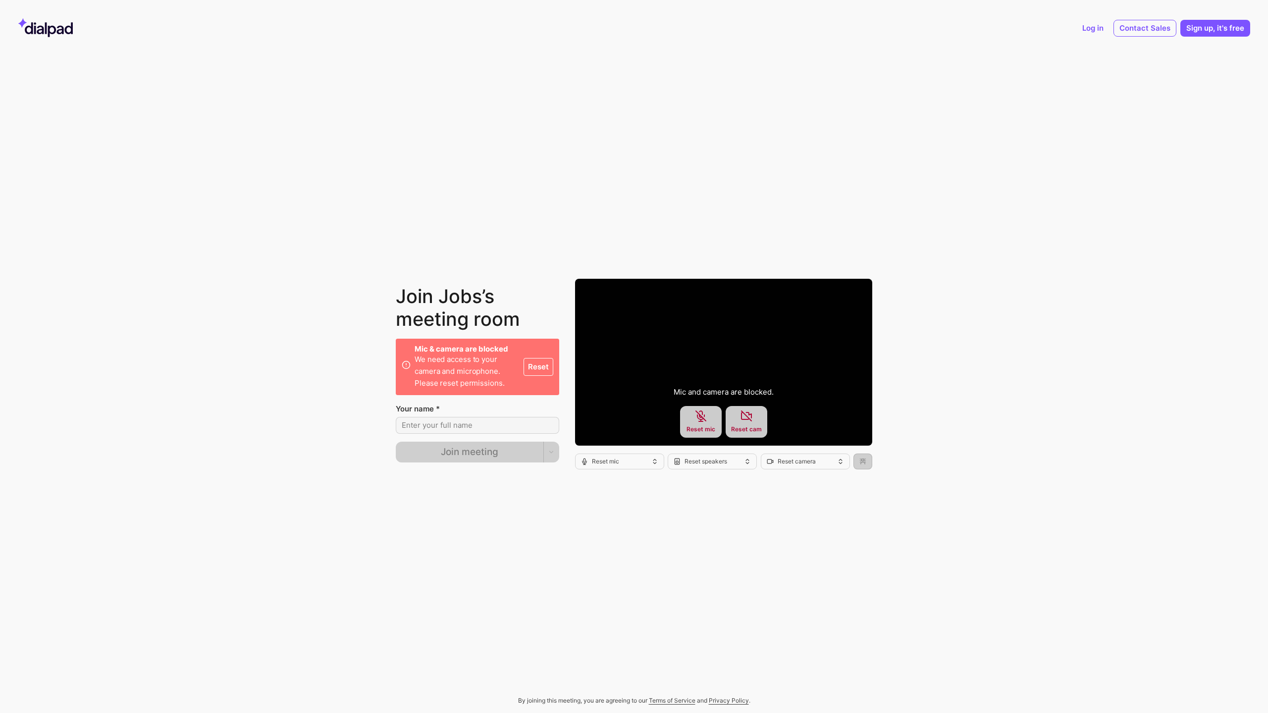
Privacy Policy (729, 700)
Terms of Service (672, 700)
